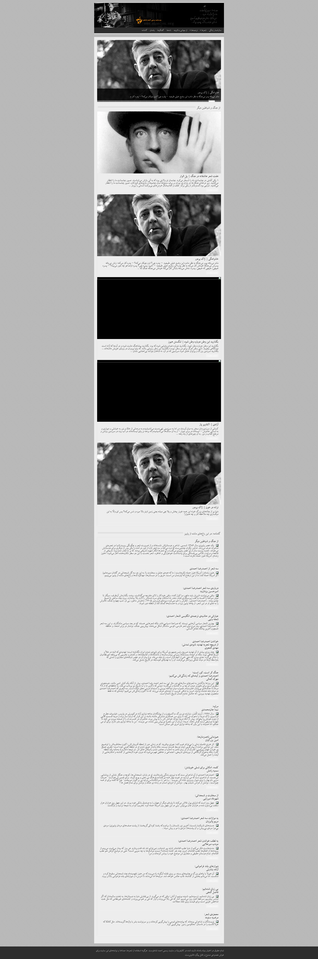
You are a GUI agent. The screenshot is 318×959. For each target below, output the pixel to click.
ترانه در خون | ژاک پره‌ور (206, 507)
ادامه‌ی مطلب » (212, 190)
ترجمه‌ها (194, 30)
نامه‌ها (169, 30)
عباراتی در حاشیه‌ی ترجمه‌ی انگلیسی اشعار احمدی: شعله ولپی (192, 618)
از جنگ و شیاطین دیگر (207, 541)
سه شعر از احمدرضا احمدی (204, 568)
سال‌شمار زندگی (215, 30)
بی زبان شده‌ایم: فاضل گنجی (210, 891)
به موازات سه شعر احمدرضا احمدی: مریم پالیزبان (200, 820)
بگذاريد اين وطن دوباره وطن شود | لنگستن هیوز (193, 342)
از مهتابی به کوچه (180, 30)
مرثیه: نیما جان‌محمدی (210, 708)
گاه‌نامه (144, 30)
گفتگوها (160, 30)
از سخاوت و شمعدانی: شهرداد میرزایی (207, 797)
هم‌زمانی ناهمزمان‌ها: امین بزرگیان (208, 738)
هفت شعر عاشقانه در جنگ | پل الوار (199, 176)
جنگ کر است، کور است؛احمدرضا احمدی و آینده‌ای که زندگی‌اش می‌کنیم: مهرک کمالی (194, 675)
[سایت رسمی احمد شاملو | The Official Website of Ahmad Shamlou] (159, 15)
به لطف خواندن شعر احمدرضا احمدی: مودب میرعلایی (198, 842)
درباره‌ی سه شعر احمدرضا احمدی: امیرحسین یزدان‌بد (201, 590)
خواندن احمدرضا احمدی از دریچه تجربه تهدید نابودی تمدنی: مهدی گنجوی (200, 644)
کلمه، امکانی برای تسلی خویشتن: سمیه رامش (201, 769)
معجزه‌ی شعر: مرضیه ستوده (211, 916)
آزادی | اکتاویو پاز (209, 424)
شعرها (204, 30)
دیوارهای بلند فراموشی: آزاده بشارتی (207, 868)
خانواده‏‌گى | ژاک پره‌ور (207, 259)
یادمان (152, 30)
